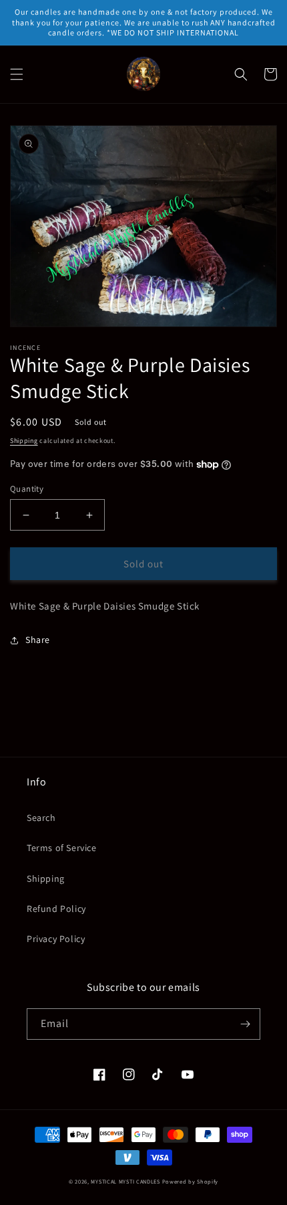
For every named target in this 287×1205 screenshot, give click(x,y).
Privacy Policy (56, 939)
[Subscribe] (245, 1024)
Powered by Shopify (190, 1181)
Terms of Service (62, 848)
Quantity (26, 488)
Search (41, 818)
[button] (16, 74)
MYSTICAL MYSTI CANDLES (125, 1181)
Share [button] (37, 640)
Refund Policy (56, 909)
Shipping (24, 440)
